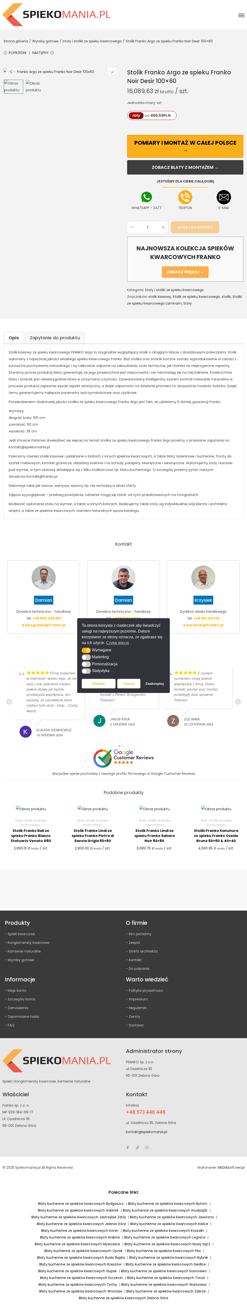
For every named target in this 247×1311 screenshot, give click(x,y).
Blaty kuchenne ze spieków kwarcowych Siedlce (166, 1264)
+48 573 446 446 (145, 1112)
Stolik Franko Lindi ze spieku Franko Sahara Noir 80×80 (154, 835)
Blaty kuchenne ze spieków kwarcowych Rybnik (168, 1257)
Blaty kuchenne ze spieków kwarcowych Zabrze (166, 1291)
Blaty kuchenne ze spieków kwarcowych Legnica (164, 1237)
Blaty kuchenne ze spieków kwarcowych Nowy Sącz (167, 1244)
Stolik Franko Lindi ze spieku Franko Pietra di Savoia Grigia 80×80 (93, 835)
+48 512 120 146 (206, 618)
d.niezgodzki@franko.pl (43, 625)
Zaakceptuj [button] (154, 683)
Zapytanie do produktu (55, 338)
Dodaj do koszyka (195, 227)
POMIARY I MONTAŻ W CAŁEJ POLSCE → (185, 146)
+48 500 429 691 (47, 618)
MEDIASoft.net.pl (231, 1167)
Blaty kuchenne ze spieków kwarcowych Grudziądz (165, 1210)
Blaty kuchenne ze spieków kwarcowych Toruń (166, 1277)
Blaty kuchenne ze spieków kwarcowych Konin (79, 1230)
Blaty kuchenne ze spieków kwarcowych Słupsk (77, 1271)
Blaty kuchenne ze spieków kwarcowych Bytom (167, 1203)
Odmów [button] (98, 683)
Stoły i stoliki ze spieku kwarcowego (92, 41)
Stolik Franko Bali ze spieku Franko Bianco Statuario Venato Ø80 (31, 835)
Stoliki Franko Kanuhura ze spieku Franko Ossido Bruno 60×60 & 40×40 (216, 835)
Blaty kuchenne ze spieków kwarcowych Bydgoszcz (81, 1203)
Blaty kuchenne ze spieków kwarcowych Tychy (78, 1284)
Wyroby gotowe (45, 41)
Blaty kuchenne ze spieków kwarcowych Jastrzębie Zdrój (78, 1217)
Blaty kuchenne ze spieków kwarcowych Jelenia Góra (81, 1223)
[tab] (14, 338)
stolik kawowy (159, 296)
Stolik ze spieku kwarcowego (196, 296)
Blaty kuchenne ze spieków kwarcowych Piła (164, 1250)
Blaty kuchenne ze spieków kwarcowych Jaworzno (172, 1217)
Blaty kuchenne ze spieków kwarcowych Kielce (169, 1223)
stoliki (226, 296)
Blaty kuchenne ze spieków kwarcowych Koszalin (163, 1230)
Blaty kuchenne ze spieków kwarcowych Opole (83, 1250)
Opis (14, 338)
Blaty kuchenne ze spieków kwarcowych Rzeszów (80, 1264)
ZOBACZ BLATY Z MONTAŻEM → (185, 167)
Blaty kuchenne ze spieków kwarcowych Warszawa (163, 1284)
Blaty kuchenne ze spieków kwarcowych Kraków (80, 1237)
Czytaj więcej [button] (117, 643)
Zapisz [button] (129, 683)
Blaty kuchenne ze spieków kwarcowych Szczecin (81, 1277)
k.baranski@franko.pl (203, 625)
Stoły (187, 303)
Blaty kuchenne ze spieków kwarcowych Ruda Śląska (81, 1257)
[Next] (112, 71)
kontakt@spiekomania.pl (146, 1131)
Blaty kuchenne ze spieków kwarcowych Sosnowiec (164, 1271)
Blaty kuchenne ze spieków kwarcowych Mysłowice (77, 1244)
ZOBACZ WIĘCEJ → (185, 272)
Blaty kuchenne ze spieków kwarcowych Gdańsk (78, 1210)
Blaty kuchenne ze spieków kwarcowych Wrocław (80, 1291)
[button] (86, 650)
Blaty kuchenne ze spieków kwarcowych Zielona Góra (123, 1298)
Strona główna (16, 41)
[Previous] (11, 71)
